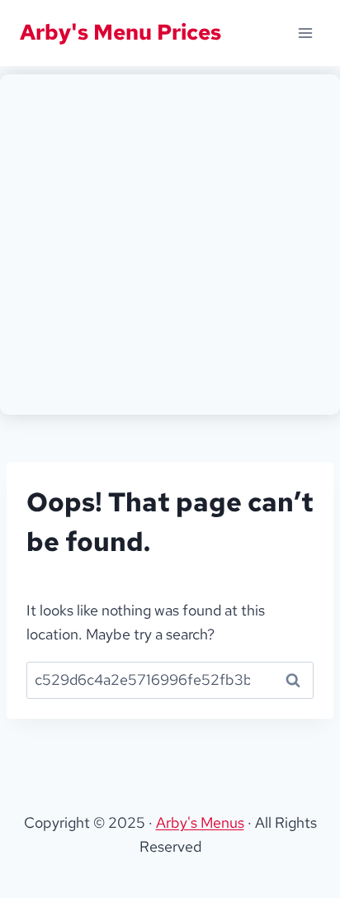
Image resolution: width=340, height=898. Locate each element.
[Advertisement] (170, 244)
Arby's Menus (200, 822)
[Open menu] (305, 32)
